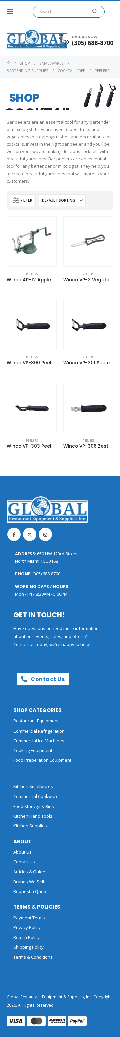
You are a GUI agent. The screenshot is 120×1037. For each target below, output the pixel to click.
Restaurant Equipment (36, 721)
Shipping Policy (28, 947)
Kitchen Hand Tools (32, 816)
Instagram (45, 534)
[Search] (95, 11)
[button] (12, 11)
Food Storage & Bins (33, 806)
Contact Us (47, 679)
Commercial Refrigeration (39, 731)
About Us (22, 852)
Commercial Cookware (36, 796)
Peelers (32, 274)
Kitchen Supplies (30, 826)
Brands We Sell (28, 882)
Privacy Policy (27, 927)
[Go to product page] (31, 241)
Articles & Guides (30, 872)
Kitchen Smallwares (33, 786)
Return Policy (26, 937)
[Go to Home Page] (8, 63)
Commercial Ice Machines (38, 741)
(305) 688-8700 (46, 574)
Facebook (14, 534)
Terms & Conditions (33, 957)
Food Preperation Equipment (42, 760)
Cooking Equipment (32, 750)
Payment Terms (29, 918)
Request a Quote (30, 891)
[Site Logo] (25, 39)
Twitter (29, 534)
